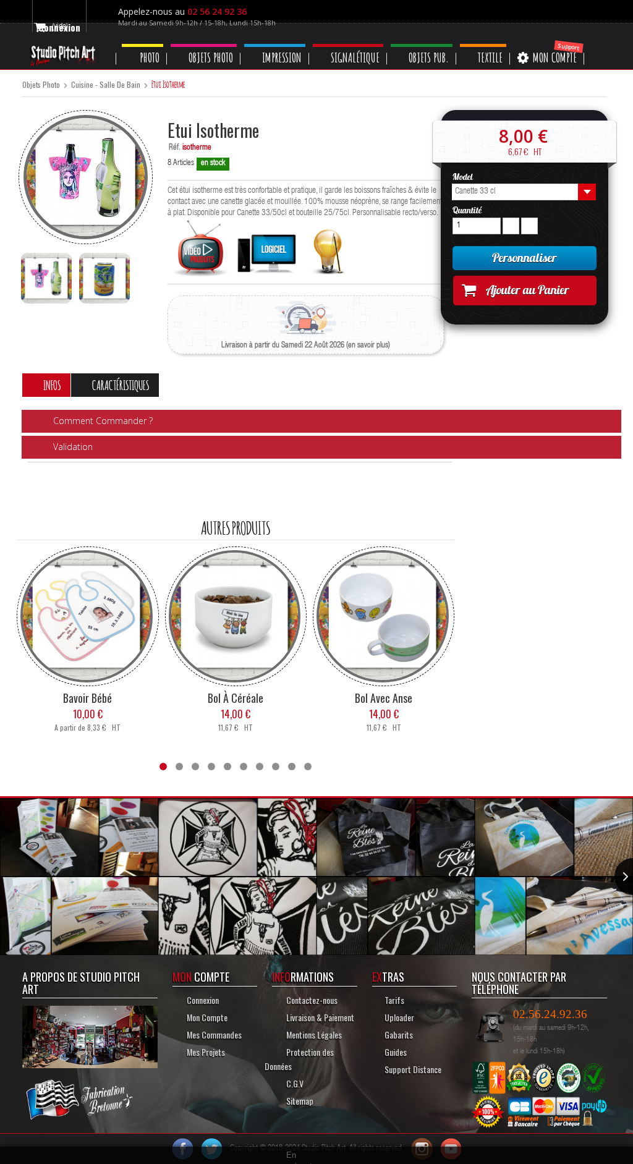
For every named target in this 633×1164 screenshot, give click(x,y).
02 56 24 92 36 (221, 11)
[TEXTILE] (501, 45)
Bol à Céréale (235, 697)
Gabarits (399, 1033)
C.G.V (294, 1082)
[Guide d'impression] (328, 249)
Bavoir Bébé (87, 697)
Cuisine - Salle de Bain (105, 85)
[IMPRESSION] (283, 45)
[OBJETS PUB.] (436, 45)
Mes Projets (205, 1051)
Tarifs (394, 999)
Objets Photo (41, 85)
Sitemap (299, 1100)
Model (463, 176)
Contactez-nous (311, 999)
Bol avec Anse (383, 697)
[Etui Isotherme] (46, 278)
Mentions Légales (314, 1033)
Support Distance (413, 1068)
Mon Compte (205, 1016)
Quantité (467, 210)
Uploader (399, 1016)
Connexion (202, 999)
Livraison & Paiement (318, 1016)
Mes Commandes (213, 1033)
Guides (396, 1051)
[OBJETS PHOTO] (209, 45)
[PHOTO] (144, 45)
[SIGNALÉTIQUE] (360, 45)
